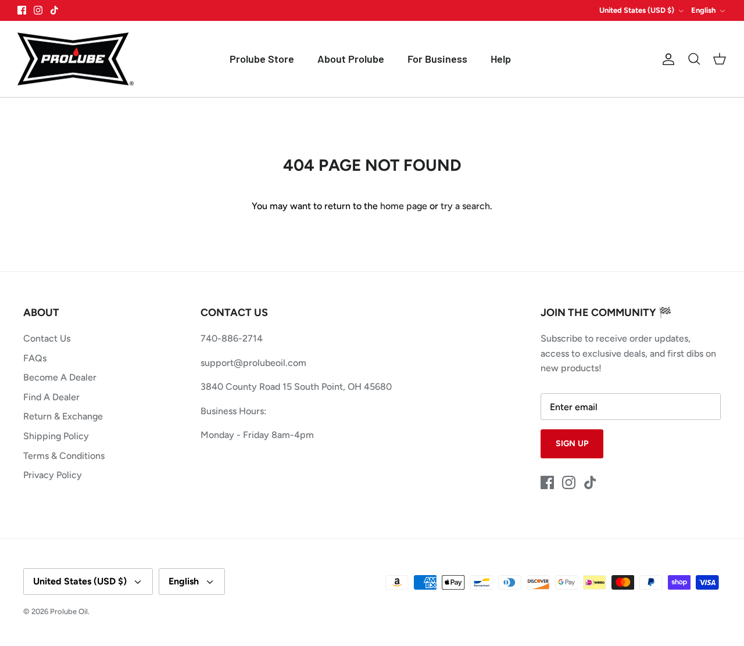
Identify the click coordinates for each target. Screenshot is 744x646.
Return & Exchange (63, 416)
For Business (437, 58)
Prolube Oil (69, 611)
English (703, 10)
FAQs (34, 358)
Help (501, 58)
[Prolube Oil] (75, 59)
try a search (465, 205)
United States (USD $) (636, 10)
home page (403, 205)
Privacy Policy (52, 474)
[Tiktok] (54, 10)
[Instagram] (38, 10)
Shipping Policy (56, 436)
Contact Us (46, 338)
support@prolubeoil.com (253, 362)
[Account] (666, 59)
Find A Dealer (51, 397)
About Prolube (350, 58)
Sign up (572, 443)
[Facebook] (21, 10)
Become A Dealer (59, 377)
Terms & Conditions (64, 455)
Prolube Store (262, 58)
